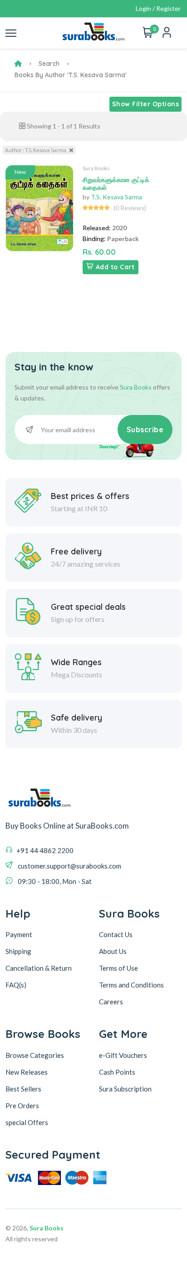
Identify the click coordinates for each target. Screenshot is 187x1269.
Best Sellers (23, 1089)
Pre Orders (22, 1105)
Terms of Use (118, 968)
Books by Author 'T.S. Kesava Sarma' (71, 75)
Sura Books (96, 168)
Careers (111, 1001)
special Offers (26, 1122)
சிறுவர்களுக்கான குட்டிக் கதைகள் (116, 184)
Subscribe (145, 429)
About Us (113, 951)
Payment (18, 934)
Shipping (18, 951)
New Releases (26, 1072)
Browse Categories (34, 1055)
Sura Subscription (125, 1089)
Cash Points (117, 1072)
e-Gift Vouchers (123, 1055)
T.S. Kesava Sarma (116, 197)
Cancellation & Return (38, 968)
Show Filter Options (145, 104)
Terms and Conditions (131, 985)
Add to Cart (115, 267)
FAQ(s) (15, 985)
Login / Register (158, 8)
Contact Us (116, 934)
